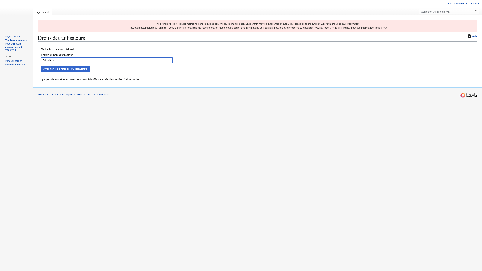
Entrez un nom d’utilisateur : (57, 54)
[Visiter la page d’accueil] (17, 15)
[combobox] (107, 60)
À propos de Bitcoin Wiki (78, 94)
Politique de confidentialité (50, 94)
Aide (474, 36)
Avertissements (101, 94)
